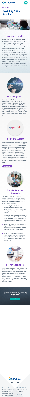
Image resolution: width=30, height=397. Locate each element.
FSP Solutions (19, 391)
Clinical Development (8, 389)
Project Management (7, 395)
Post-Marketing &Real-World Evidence (7, 392)
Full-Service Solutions (21, 389)
